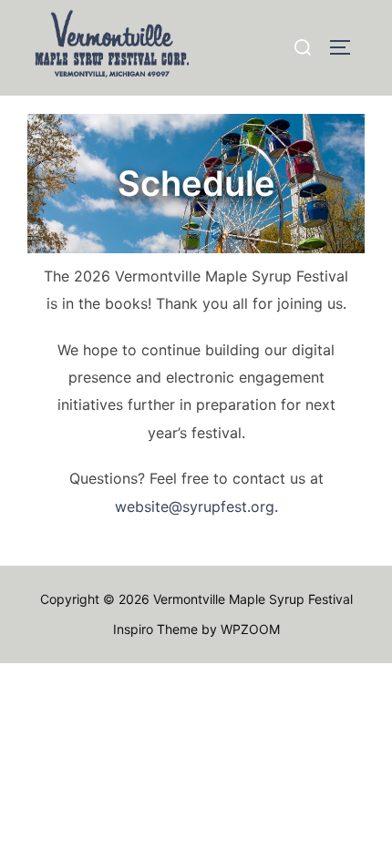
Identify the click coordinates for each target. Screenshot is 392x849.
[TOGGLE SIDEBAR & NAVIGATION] (346, 47)
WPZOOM (250, 629)
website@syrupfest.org (194, 506)
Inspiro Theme (155, 629)
